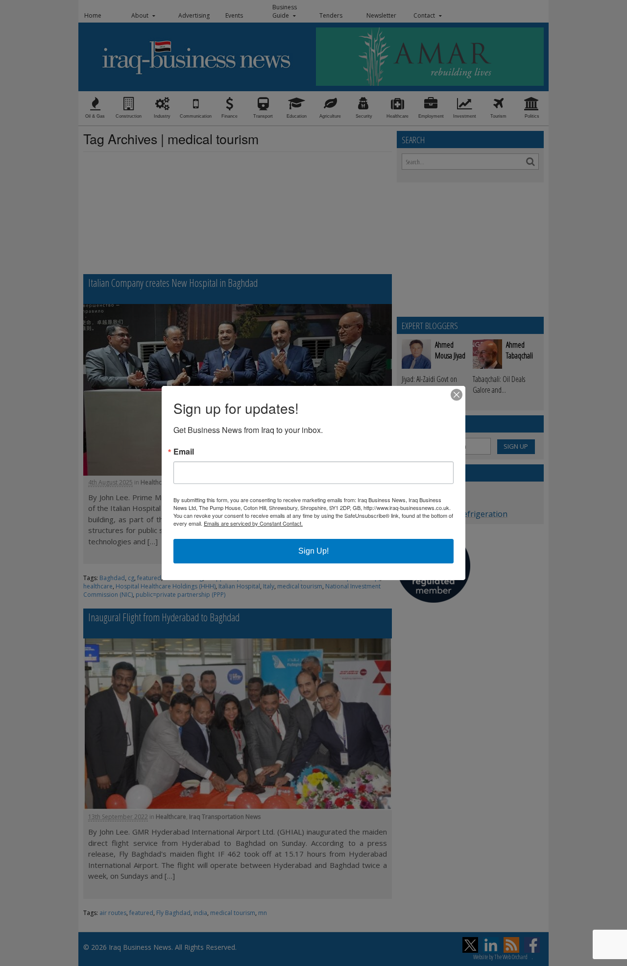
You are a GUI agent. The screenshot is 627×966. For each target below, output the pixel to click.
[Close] (456, 395)
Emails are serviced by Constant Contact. (253, 523)
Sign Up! (313, 551)
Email (183, 452)
